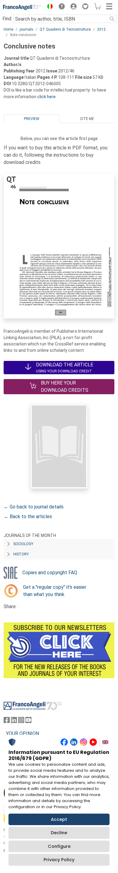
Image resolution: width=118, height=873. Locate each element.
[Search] (112, 19)
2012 (101, 29)
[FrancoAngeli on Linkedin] (14, 721)
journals (26, 29)
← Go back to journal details (34, 507)
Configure (59, 846)
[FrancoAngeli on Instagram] (21, 721)
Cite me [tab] (87, 119)
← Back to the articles (28, 516)
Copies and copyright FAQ (49, 572)
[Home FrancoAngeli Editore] (22, 7)
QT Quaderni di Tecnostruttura (65, 29)
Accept (59, 819)
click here (46, 96)
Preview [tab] (31, 119)
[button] (48, 7)
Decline (59, 833)
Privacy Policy (59, 860)
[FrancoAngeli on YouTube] (28, 721)
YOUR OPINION (22, 733)
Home (8, 29)
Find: (7, 19)
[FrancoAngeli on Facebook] (7, 721)
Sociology (23, 544)
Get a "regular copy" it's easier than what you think (54, 590)
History (21, 554)
